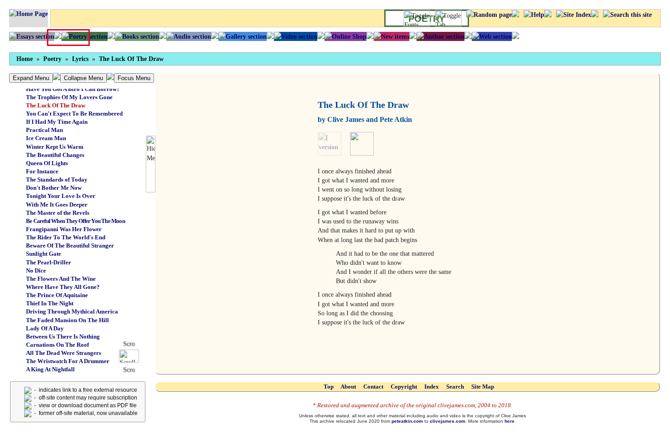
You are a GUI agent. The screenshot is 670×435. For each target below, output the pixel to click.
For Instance (42, 171)
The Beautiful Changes (55, 155)
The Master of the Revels (57, 212)
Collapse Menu (83, 78)
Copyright (404, 386)
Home (24, 59)
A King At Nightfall (50, 369)
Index (431, 386)
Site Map (482, 386)
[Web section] (492, 36)
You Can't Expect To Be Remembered (74, 113)
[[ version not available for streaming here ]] (333, 143)
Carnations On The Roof (57, 344)
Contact (373, 386)
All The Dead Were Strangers (63, 352)
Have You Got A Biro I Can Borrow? (73, 89)
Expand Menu (31, 78)
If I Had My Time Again (57, 121)
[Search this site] (627, 14)
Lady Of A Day (45, 328)
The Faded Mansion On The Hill (67, 320)
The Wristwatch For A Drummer (67, 361)
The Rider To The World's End (65, 237)
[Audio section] (188, 36)
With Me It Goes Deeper (57, 204)
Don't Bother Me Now (54, 187)
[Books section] (137, 36)
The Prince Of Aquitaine (57, 295)
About (348, 386)
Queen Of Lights (47, 163)
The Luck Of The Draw (131, 59)
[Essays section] (31, 36)
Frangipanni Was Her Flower (64, 229)
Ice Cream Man (46, 138)
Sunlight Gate (43, 253)
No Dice (36, 270)
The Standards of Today (57, 179)
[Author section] (440, 36)
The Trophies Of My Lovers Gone (69, 97)
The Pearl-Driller (48, 262)
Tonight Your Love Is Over (60, 195)
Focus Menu (134, 78)
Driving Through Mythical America (72, 311)
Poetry (52, 59)
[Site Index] (573, 14)
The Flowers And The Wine (61, 278)
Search (455, 386)
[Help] (534, 14)
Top (329, 386)
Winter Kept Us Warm (54, 146)
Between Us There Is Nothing (63, 336)
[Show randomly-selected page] (489, 14)
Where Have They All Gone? (63, 286)
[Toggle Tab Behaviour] (448, 18)
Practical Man (44, 129)
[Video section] (295, 36)
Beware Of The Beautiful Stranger (70, 245)
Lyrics (80, 59)
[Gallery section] (242, 36)
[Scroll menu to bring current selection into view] (132, 355)
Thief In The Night (49, 303)
